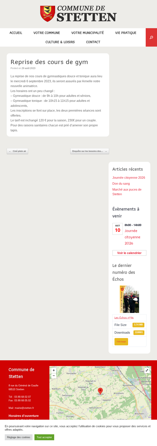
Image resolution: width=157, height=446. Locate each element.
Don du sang (121, 183)
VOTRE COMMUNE (47, 32)
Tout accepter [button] (44, 437)
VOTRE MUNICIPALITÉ (87, 32)
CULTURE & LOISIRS (60, 42)
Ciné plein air (17, 151)
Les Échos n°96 (124, 317)
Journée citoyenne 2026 (128, 177)
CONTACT (93, 42)
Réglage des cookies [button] (18, 437)
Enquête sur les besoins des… (89, 151)
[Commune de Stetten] (78, 14)
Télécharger (121, 342)
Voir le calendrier (129, 253)
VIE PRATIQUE (125, 32)
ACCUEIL (16, 32)
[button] (151, 37)
